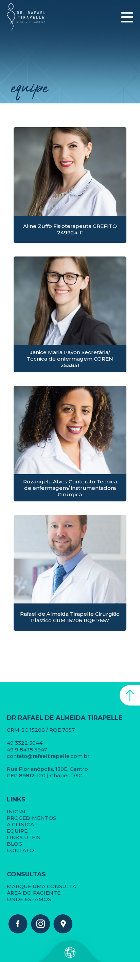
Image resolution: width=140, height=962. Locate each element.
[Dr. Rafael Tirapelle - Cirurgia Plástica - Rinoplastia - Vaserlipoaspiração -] (18, 931)
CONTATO (20, 850)
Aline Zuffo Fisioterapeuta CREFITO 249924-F (70, 229)
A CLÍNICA (20, 824)
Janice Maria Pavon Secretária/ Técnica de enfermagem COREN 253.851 (70, 358)
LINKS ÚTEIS (23, 837)
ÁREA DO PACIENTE (33, 893)
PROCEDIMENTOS (31, 818)
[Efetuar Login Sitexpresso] (40, 954)
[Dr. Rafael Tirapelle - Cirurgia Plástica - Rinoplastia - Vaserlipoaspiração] (26, 17)
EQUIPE (17, 831)
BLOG (14, 844)
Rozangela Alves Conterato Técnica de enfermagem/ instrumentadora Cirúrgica (70, 488)
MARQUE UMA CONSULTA (41, 886)
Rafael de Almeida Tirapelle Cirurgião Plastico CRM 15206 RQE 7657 (70, 617)
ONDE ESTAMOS (29, 899)
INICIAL (17, 811)
